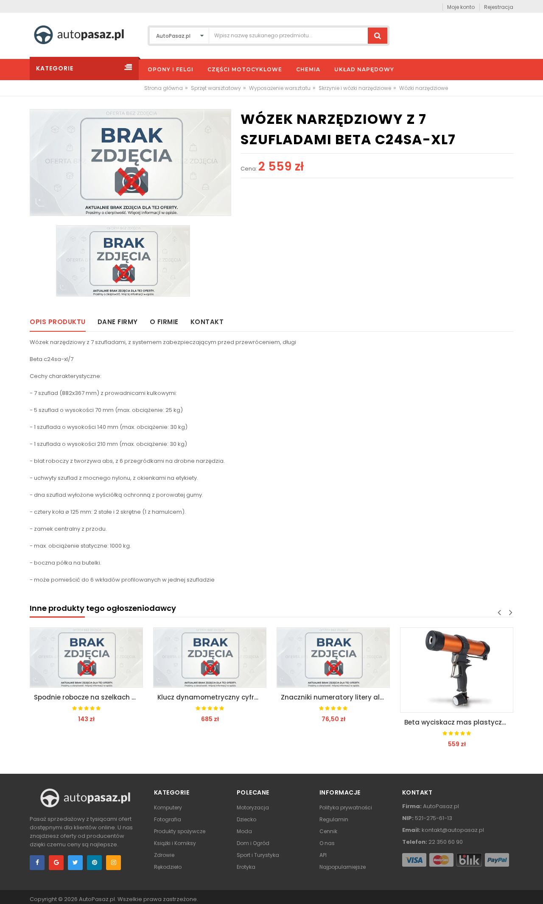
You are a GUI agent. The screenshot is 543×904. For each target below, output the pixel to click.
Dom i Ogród (253, 843)
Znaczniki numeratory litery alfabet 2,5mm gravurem (335, 697)
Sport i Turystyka (258, 855)
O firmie (164, 321)
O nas (327, 843)
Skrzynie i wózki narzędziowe (355, 88)
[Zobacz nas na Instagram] (113, 862)
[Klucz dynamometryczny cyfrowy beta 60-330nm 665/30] (210, 657)
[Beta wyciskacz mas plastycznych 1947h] (456, 670)
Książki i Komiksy (175, 843)
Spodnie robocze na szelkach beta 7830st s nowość (88, 697)
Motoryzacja (253, 807)
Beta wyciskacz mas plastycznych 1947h (458, 722)
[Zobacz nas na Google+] (56, 862)
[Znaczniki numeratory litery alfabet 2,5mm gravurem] (333, 657)
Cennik (328, 831)
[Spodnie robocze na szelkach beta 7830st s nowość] (86, 657)
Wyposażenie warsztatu (280, 88)
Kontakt (207, 321)
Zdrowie (164, 855)
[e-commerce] (79, 34)
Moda (244, 831)
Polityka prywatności (345, 807)
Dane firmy (118, 321)
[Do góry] (534, 889)
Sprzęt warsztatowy (216, 88)
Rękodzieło (168, 866)
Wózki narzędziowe (423, 88)
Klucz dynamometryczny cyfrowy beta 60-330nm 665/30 (211, 697)
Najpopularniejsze (342, 866)
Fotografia (167, 819)
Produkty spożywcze (179, 831)
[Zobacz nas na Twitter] (75, 862)
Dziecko (246, 819)
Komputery (168, 807)
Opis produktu (58, 321)
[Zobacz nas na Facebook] (37, 862)
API (323, 855)
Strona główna (163, 88)
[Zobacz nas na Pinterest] (94, 862)
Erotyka (246, 866)
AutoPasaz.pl (97, 899)
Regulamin (333, 819)
